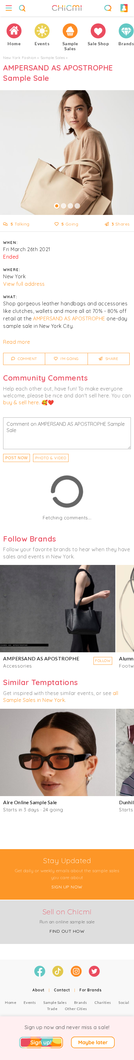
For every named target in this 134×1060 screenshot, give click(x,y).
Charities (102, 1002)
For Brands (90, 990)
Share (111, 358)
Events (30, 1002)
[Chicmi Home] (14, 31)
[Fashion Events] (42, 31)
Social (123, 1002)
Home (10, 1002)
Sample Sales (53, 57)
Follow (103, 660)
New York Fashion (19, 57)
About (38, 990)
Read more (16, 342)
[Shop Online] (98, 31)
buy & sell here (21, 402)
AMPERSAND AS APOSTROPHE (69, 318)
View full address (24, 284)
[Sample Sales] (70, 31)
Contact (62, 990)
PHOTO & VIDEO (50, 457)
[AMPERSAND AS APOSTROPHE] (57, 608)
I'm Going (69, 358)
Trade (52, 1008)
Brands (80, 1002)
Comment (27, 358)
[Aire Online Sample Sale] (57, 752)
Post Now (16, 458)
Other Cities (76, 1008)
